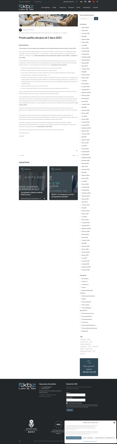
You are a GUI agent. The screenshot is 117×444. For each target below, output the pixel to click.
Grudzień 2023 (85, 122)
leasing (82, 348)
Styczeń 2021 (85, 219)
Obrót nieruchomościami (88, 296)
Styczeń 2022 (85, 184)
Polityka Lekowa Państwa (86, 351)
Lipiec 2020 (85, 237)
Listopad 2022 (85, 154)
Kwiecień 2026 (85, 39)
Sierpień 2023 (85, 131)
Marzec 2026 (85, 42)
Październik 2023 (86, 128)
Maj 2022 (84, 172)
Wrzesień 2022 (86, 160)
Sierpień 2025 (85, 63)
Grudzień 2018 (85, 261)
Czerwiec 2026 (86, 33)
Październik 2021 (86, 193)
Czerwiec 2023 (86, 134)
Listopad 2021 (85, 190)
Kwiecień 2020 (85, 246)
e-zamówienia (83, 346)
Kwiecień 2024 (85, 110)
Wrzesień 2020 (86, 231)
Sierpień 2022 (85, 163)
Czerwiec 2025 (86, 69)
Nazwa (68, 392)
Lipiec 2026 (85, 30)
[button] (114, 422)
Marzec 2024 (85, 113)
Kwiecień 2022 (85, 175)
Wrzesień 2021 (86, 196)
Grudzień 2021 (85, 187)
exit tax (89, 346)
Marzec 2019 (85, 255)
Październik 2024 (86, 92)
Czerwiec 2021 (86, 205)
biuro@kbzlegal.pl (37, 1)
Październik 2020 (86, 228)
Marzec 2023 (85, 142)
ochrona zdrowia (88, 348)
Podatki (84, 299)
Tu (87, 407)
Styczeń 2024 (85, 119)
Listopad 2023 (85, 125)
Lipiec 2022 (85, 166)
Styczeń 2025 (85, 83)
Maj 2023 (84, 137)
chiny (91, 341)
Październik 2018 (86, 267)
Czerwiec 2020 (86, 240)
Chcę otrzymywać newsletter (75, 403)
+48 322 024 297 (68, 1)
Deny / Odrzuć (88, 438)
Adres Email (69, 397)
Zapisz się (69, 410)
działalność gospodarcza (86, 344)
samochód (83, 353)
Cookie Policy (86, 441)
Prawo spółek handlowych (44, 32)
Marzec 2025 (85, 77)
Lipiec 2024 (85, 101)
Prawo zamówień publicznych (89, 328)
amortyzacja (83, 339)
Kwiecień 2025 (85, 74)
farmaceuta (95, 346)
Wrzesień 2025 (86, 60)
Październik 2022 (86, 157)
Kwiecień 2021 (85, 210)
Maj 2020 (84, 243)
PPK (94, 351)
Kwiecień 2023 (85, 140)
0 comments (64, 32)
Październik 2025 (86, 57)
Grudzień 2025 (85, 51)
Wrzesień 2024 (86, 95)
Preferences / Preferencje (104, 438)
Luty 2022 (84, 181)
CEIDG (88, 339)
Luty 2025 (84, 80)
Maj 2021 (84, 208)
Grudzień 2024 (85, 86)
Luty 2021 (84, 216)
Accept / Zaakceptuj (74, 438)
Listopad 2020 (85, 225)
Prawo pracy (85, 322)
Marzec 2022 (85, 178)
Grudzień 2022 (85, 151)
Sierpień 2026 (85, 27)
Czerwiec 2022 (86, 169)
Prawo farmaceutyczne (88, 313)
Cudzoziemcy (85, 284)
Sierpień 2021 (85, 199)
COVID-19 (84, 281)
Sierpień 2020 (85, 234)
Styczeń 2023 (85, 148)
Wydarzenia (85, 331)
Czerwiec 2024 (86, 104)
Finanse (84, 287)
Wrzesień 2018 (86, 270)
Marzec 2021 (85, 213)
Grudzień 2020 (85, 222)
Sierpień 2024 (85, 98)
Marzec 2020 (85, 249)
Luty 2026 (84, 45)
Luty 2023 (84, 145)
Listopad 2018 (85, 264)
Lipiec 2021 (85, 202)
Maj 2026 (84, 36)
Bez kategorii (85, 278)
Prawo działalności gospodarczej (28, 32)
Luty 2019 (84, 258)
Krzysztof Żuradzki (29, 29)
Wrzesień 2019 (86, 252)
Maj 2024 (84, 107)
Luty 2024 (84, 116)
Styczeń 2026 (85, 48)
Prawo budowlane (86, 302)
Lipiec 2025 (85, 66)
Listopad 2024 (85, 89)
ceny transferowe (84, 341)
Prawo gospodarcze (87, 316)
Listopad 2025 (85, 54)
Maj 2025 (84, 72)
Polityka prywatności (92, 441)
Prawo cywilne (85, 305)
